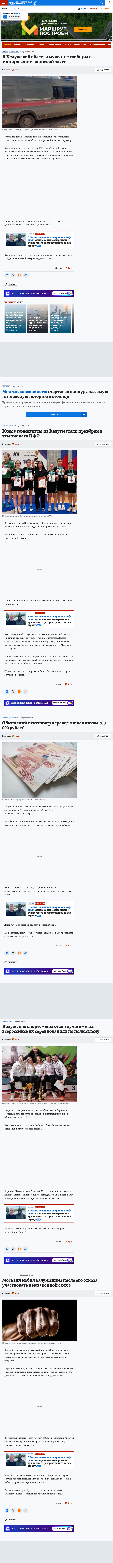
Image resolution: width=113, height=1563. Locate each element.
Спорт (11, 425)
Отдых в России (80, 45)
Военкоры (41, 45)
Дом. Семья (6, 386)
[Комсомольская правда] (20, 3)
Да (5, 17)
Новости (17, 45)
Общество (31, 233)
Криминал (12, 284)
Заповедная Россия (97, 45)
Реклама (93, 9)
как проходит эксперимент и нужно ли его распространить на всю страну (50, 241)
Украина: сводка (55, 45)
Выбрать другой (14, 17)
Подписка (105, 9)
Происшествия (14, 51)
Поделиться (104, 70)
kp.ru (17, 70)
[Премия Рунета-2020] (34, 3)
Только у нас (29, 45)
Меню (4, 3)
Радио (83, 9)
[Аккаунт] (109, 3)
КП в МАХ (68, 45)
